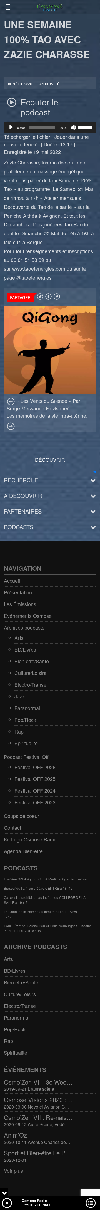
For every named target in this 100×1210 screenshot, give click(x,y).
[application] (50, 127)
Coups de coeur (21, 815)
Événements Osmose (28, 615)
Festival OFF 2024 (35, 790)
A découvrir (23, 496)
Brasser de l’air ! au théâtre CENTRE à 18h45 (38, 888)
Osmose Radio (34, 1200)
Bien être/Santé (21, 84)
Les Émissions (20, 604)
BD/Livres (25, 649)
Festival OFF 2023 (35, 802)
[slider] (85, 127)
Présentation (18, 592)
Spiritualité (49, 84)
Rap (19, 731)
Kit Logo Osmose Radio (30, 839)
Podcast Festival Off (26, 756)
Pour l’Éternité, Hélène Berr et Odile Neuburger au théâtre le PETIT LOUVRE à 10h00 (47, 928)
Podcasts (18, 527)
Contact (12, 827)
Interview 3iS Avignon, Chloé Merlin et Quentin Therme (45, 879)
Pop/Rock (25, 719)
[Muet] (73, 127)
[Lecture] (11, 127)
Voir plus (13, 1170)
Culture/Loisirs (30, 672)
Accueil (12, 580)
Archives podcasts (24, 627)
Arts (19, 637)
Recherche (21, 480)
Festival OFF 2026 (35, 767)
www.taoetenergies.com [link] (38, 268)
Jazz (19, 696)
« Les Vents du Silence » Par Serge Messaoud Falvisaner (43, 404)
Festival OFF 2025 (35, 778)
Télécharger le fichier (27, 136)
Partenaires (23, 511)
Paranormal (27, 708)
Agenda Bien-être (23, 851)
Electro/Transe (30, 684)
